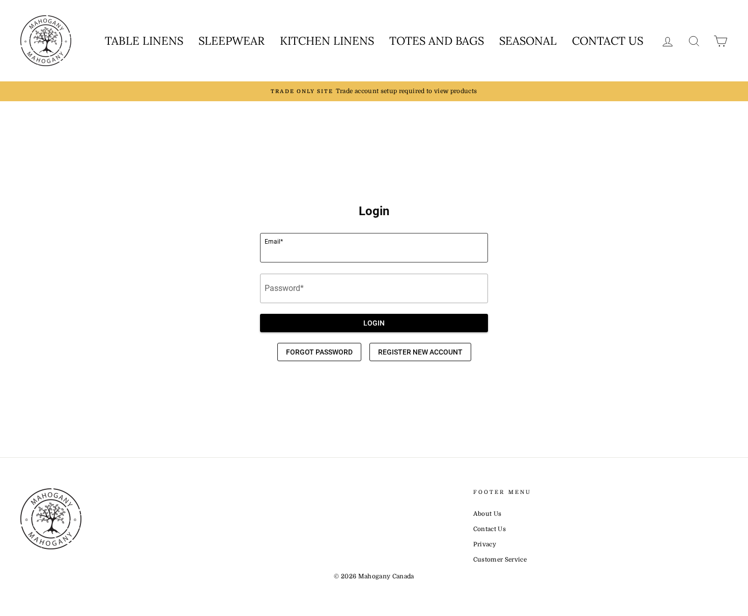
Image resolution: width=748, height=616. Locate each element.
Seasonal (528, 41)
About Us (487, 513)
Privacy (484, 544)
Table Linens (144, 41)
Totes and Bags (436, 41)
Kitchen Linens (327, 41)
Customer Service (500, 559)
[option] (374, 91)
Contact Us (607, 41)
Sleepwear (231, 41)
